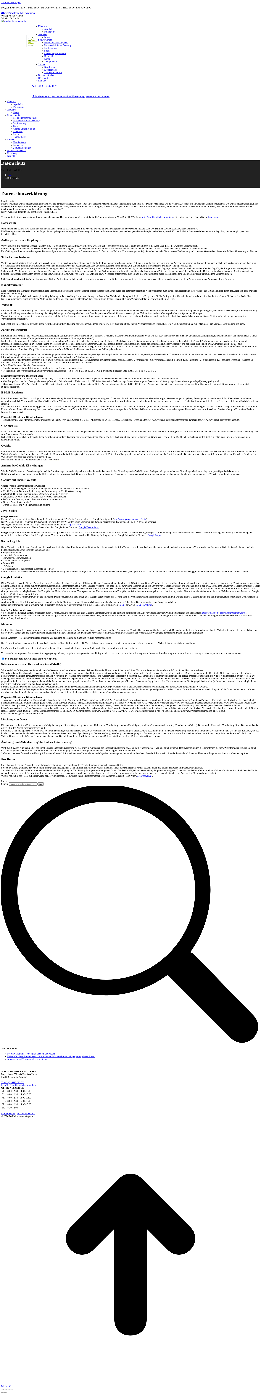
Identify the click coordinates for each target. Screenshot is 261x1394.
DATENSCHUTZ (26, 1113)
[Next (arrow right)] (5, 1392)
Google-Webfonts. (75, 524)
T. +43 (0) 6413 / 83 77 (46, 86)
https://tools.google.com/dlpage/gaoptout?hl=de (223, 612)
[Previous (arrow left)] (2, 1392)
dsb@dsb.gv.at (144, 776)
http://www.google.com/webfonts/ (130, 519)
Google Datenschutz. (89, 527)
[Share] (5, 1389)
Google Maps (154, 535)
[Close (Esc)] (2, 1389)
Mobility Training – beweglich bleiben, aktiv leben (31, 1053)
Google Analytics (143, 605)
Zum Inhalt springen (11, 2)
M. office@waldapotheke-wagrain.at (18, 1085)
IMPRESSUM (8, 1113)
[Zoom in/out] (11, 1389)
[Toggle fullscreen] (8, 1389)
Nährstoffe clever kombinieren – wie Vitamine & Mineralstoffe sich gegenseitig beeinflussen (51, 1056)
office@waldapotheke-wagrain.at (19, 13)
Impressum (213, 217)
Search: (4, 784)
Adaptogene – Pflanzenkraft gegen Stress (27, 1059)
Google (122, 605)
